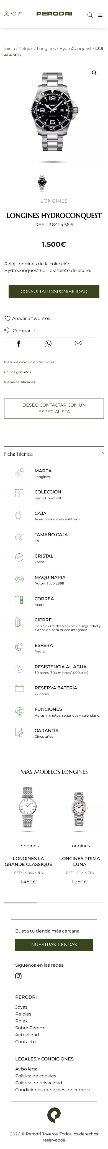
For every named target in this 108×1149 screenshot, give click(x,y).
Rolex (21, 1021)
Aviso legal (26, 1069)
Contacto (25, 1041)
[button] (94, 73)
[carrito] (20, 14)
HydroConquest (75, 48)
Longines (46, 48)
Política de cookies (35, 1076)
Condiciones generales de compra (52, 1089)
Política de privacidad (38, 1082)
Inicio (9, 48)
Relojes (26, 48)
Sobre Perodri (30, 1027)
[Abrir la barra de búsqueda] (89, 15)
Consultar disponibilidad (54, 291)
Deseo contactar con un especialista (54, 408)
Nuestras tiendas (54, 944)
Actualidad (27, 1034)
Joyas (21, 1007)
